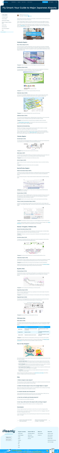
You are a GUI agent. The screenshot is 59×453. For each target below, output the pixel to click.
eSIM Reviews (50, 436)
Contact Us (39, 435)
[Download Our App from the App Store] (9, 437)
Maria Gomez (26, 14)
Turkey (19, 436)
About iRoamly (40, 433)
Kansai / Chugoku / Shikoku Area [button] (6, 23)
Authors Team (50, 438)
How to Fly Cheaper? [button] (5, 28)
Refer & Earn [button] (30, 435)
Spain (19, 447)
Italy (18, 443)
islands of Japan (46, 264)
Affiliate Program (30, 436)
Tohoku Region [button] (4, 18)
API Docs (29, 438)
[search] (56, 2)
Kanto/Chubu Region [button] (5, 20)
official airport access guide (24, 122)
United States (20, 433)
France (19, 438)
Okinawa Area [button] (4, 26)
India (19, 445)
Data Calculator (50, 435)
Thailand (19, 440)
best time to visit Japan (39, 372)
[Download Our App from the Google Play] (9, 440)
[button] (14, 2)
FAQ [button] (2, 30)
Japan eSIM (23, 25)
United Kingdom (20, 435)
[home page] (5, 2)
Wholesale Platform (31, 433)
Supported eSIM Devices (52, 440)
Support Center (50, 433)
